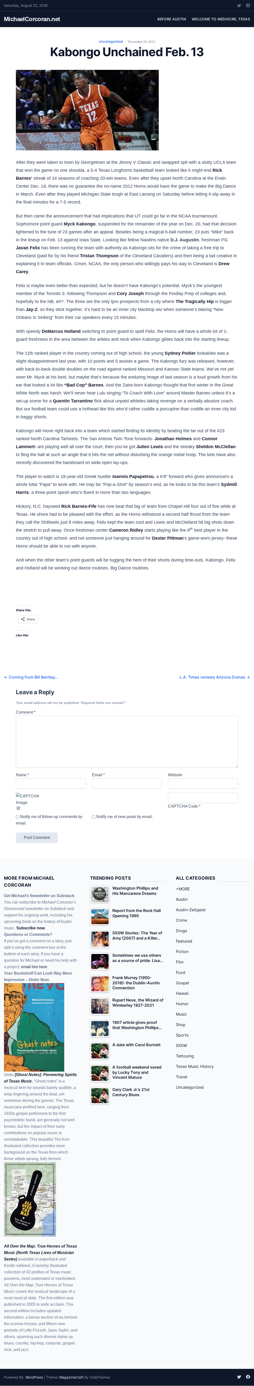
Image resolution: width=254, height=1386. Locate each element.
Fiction (182, 951)
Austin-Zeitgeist (191, 909)
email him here (34, 967)
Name (22, 775)
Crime (181, 920)
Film (180, 961)
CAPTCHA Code (183, 806)
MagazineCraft (71, 1377)
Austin (182, 899)
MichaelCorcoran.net (32, 19)
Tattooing (185, 1055)
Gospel (182, 982)
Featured (184, 941)
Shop (181, 1024)
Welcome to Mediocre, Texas (221, 19)
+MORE (183, 888)
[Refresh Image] (51, 808)
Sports (182, 1035)
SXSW (181, 1045)
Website (175, 775)
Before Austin (172, 19)
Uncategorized (111, 41)
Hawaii (182, 993)
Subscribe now (30, 928)
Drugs (181, 930)
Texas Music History (195, 1066)
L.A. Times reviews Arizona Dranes (215, 677)
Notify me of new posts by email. (124, 817)
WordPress (34, 1377)
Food (180, 972)
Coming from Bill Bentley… (31, 677)
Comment (25, 712)
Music (181, 1014)
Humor (182, 1003)
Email (98, 775)
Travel (181, 1076)
